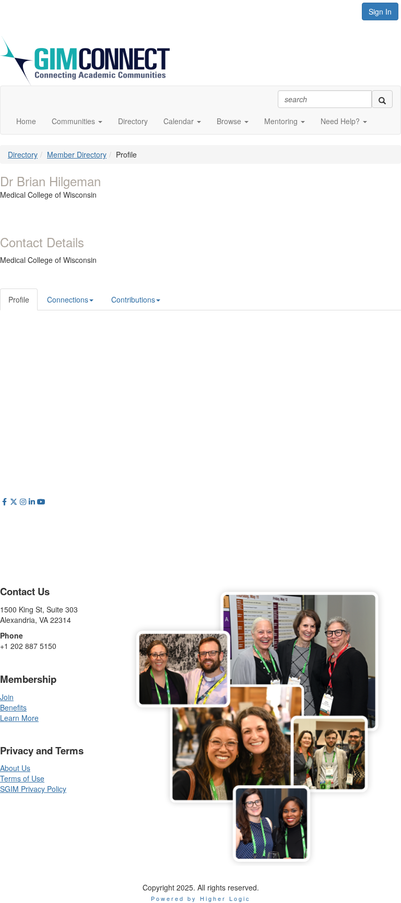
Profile (18, 299)
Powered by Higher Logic (201, 898)
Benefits (13, 707)
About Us (15, 768)
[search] (382, 99)
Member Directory (77, 154)
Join (7, 697)
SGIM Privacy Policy (33, 789)
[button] (77, 121)
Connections (67, 299)
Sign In (380, 11)
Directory (23, 154)
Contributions (133, 299)
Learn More (19, 718)
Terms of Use (22, 778)
